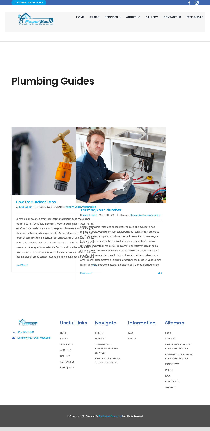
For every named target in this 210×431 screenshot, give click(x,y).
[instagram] (197, 3)
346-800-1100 (25, 331)
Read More (21, 265)
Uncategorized (153, 215)
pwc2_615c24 (25, 206)
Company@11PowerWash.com (33, 337)
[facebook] (189, 3)
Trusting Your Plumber (101, 210)
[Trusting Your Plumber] (121, 165)
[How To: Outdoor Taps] (57, 161)
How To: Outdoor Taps (36, 202)
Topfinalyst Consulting (110, 416)
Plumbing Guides (138, 215)
